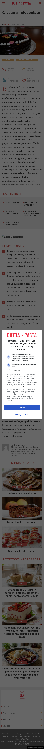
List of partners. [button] (24, 386)
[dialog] (22, 374)
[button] (22, 370)
